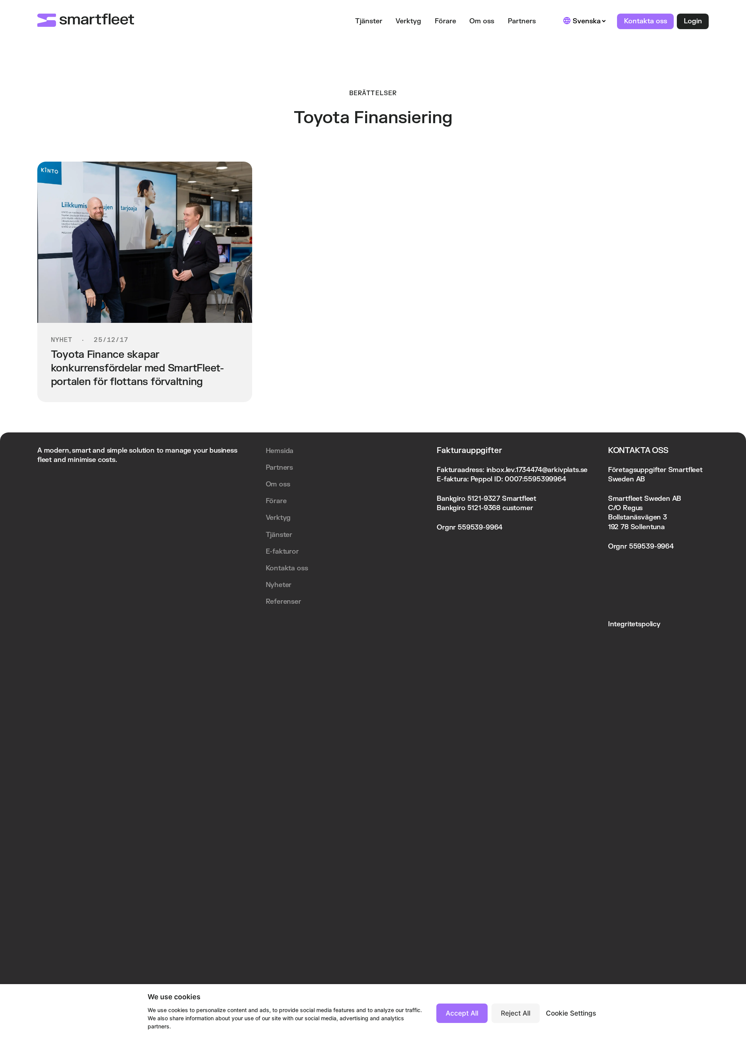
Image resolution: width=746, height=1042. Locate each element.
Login (693, 21)
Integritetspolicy (634, 624)
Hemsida (280, 450)
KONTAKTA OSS (638, 450)
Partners (522, 21)
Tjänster (368, 21)
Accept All (462, 1013)
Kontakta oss (645, 21)
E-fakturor (282, 551)
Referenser (283, 601)
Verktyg (408, 21)
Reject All (515, 1013)
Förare (445, 21)
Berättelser (373, 93)
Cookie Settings (571, 1013)
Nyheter (279, 584)
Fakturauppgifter (469, 450)
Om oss (481, 21)
